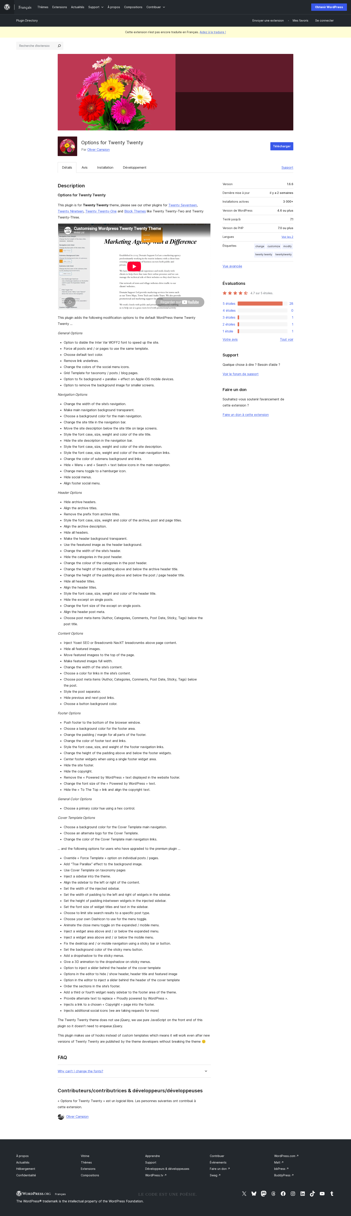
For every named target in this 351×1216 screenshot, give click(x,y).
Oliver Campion (98, 149)
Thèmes (86, 1162)
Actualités (22, 1162)
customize (274, 246)
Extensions (88, 1168)
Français (60, 1194)
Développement (134, 167)
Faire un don (220, 1168)
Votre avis (230, 339)
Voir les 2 (287, 236)
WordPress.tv (156, 1175)
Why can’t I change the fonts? (80, 1071)
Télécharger (282, 146)
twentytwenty (283, 254)
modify (287, 246)
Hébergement (25, 1168)
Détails (67, 167)
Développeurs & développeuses (167, 1168)
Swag (215, 1175)
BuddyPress (284, 1175)
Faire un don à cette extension (246, 415)
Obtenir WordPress (329, 7)
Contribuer (217, 1156)
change (259, 246)
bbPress (281, 1168)
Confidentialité (26, 1175)
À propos (22, 1156)
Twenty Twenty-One (101, 211)
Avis (85, 167)
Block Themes (135, 211)
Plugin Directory (27, 20)
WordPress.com (286, 1156)
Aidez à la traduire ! (213, 32)
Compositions (90, 1175)
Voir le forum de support (241, 374)
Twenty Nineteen (70, 211)
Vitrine (85, 1156)
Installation (105, 167)
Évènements (218, 1162)
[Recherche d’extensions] (59, 46)
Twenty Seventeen (182, 205)
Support (287, 167)
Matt (279, 1162)
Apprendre (152, 1156)
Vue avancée (232, 266)
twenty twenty (263, 254)
